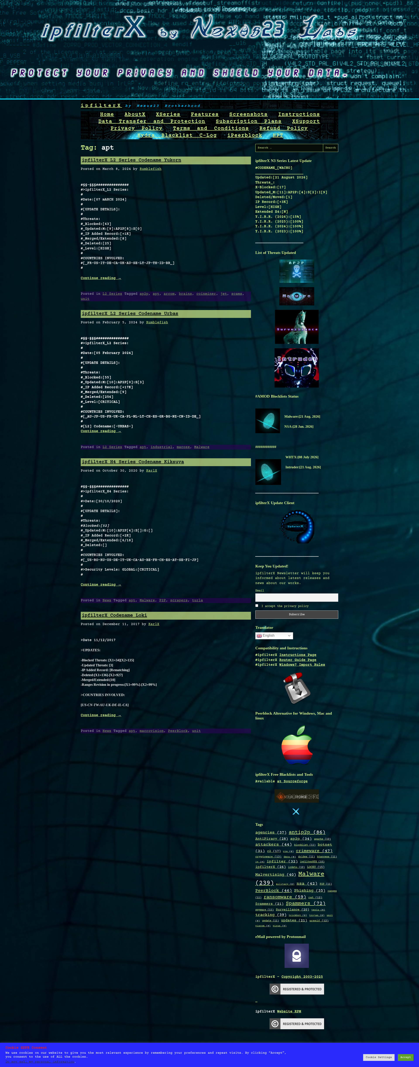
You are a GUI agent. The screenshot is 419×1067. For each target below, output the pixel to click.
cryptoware (268, 856)
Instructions (299, 114)
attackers (273, 844)
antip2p (307, 832)
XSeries (168, 114)
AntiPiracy (271, 839)
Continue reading (101, 278)
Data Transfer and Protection (151, 121)
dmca (290, 857)
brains (185, 294)
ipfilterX (101, 106)
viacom (263, 925)
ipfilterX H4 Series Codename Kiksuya (133, 462)
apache (322, 839)
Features (205, 114)
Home (107, 114)
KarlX (151, 471)
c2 (274, 851)
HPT (278, 135)
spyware (264, 909)
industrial (161, 447)
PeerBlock (178, 731)
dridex (306, 856)
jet (223, 294)
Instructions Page (297, 655)
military (285, 884)
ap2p (144, 294)
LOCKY (316, 867)
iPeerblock (244, 135)
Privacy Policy (137, 128)
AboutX (135, 114)
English (268, 635)
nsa (307, 883)
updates (294, 920)
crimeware (314, 850)
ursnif (319, 920)
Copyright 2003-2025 (302, 977)
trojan (317, 915)
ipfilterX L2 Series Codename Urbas (130, 314)
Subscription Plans (249, 121)
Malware (202, 447)
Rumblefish (150, 169)
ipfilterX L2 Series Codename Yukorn (131, 160)
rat (315, 897)
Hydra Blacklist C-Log (177, 135)
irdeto (296, 867)
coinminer (206, 294)
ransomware (285, 897)
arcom (169, 294)
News (107, 600)
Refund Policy (283, 128)
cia (288, 851)
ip (259, 861)
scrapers (179, 600)
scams (236, 294)
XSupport (306, 121)
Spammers (306, 904)
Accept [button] (405, 1057)
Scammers (269, 904)
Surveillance (292, 910)
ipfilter (282, 861)
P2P (162, 600)
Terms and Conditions (211, 128)
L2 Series (112, 294)
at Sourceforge (292, 781)
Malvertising (275, 874)
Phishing (309, 890)
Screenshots (248, 114)
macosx (183, 447)
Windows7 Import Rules (302, 665)
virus (280, 925)
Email (259, 591)
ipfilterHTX (312, 861)
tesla (318, 910)
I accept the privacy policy (284, 606)
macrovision (152, 731)
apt (156, 294)
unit (85, 299)
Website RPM (289, 1012)
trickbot (298, 915)
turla (197, 600)
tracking (271, 915)
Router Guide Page (297, 660)
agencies (271, 832)
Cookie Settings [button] (379, 1057)
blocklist (305, 844)
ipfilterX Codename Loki (114, 615)
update (270, 920)
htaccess (327, 856)
